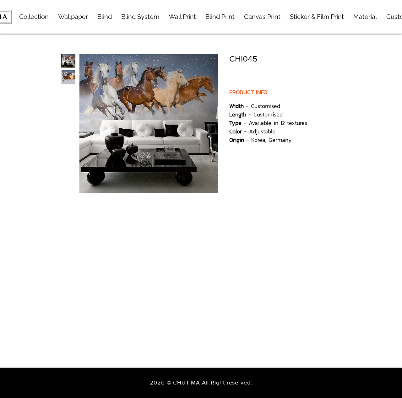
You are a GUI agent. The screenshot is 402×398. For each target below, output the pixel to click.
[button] (140, 17)
